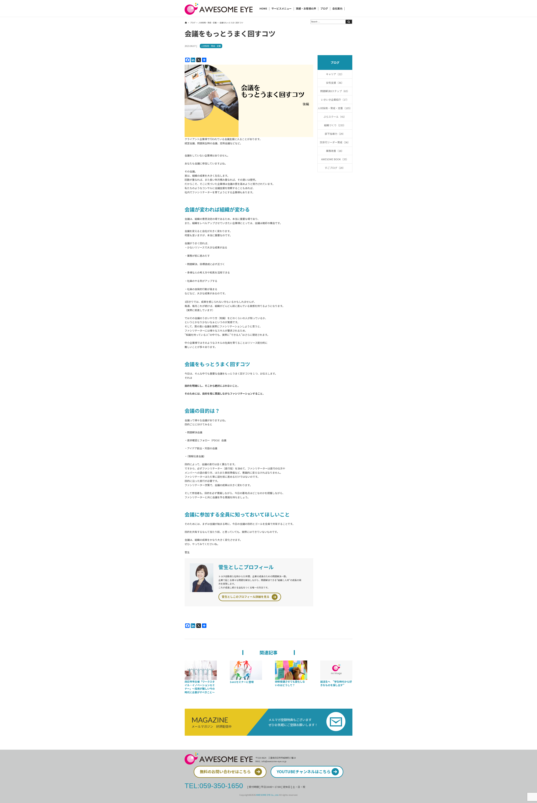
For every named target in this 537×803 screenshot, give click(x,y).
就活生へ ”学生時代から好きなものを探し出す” (336, 683)
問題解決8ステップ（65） (335, 91)
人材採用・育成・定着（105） (335, 108)
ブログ (324, 8)
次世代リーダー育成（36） (335, 142)
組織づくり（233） (335, 125)
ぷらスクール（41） (334, 116)
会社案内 (337, 8)
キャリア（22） (335, 74)
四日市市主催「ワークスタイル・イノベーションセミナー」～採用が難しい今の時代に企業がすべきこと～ (200, 687)
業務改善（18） (335, 151)
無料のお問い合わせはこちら (225, 771)
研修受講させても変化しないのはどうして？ (290, 683)
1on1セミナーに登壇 (242, 682)
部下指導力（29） (335, 133)
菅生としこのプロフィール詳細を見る (245, 597)
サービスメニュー (281, 8)
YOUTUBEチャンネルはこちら (304, 771)
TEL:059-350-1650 (214, 785)
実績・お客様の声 (306, 8)
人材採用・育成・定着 (207, 22)
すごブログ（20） (335, 168)
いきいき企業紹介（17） (335, 99)
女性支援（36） (335, 82)
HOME (263, 8)
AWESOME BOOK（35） (335, 159)
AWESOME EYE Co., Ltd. (267, 794)
